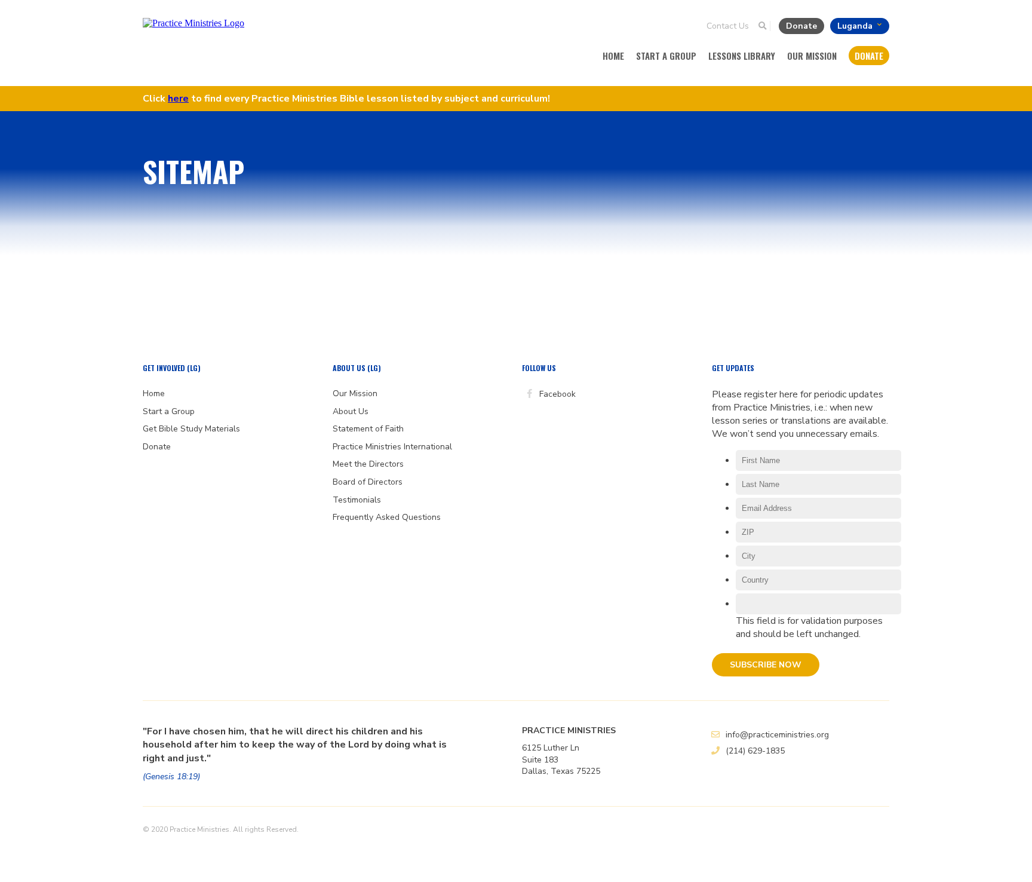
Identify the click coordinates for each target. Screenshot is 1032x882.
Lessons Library (741, 55)
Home (613, 55)
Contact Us (728, 26)
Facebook (556, 394)
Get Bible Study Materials (191, 428)
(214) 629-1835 (755, 751)
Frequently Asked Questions (387, 517)
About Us (350, 411)
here (178, 98)
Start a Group (666, 55)
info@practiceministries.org (777, 734)
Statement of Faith (368, 428)
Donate (802, 26)
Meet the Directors (368, 464)
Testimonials (357, 500)
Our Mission (812, 55)
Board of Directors (368, 482)
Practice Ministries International (392, 446)
